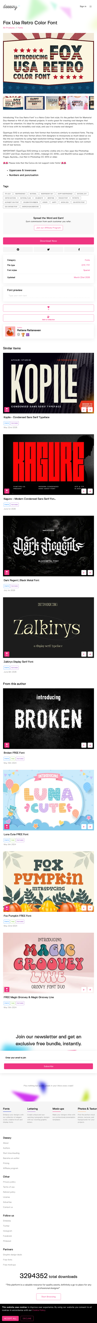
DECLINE (27, 1318)
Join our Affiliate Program (48, 228)
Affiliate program (10, 1168)
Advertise (7, 1202)
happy (54, 202)
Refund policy (9, 1192)
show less (65, 202)
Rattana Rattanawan (29, 330)
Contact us (8, 1207)
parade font (63, 198)
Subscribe (48, 1066)
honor (44, 202)
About (5, 1143)
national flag (25, 198)
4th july (8, 193)
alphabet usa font (12, 202)
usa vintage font (11, 206)
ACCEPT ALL (10, 1318)
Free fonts (7, 1260)
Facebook (7, 1236)
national (33, 193)
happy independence (65, 193)
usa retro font (79, 202)
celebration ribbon (30, 202)
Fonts (20, 28)
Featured (14, 423)
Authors (6, 1148)
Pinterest (7, 1241)
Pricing (6, 1163)
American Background (30, 206)
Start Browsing (48, 1297)
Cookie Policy (38, 1310)
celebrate (39, 198)
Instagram (7, 1231)
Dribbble (7, 1221)
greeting (50, 198)
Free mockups (9, 1265)
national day (82, 193)
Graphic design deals (12, 1255)
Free (12, 758)
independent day (47, 193)
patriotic (75, 198)
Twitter (6, 1226)
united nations (10, 198)
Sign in (83, 6)
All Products (9, 28)
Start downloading (11, 1153)
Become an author (11, 1158)
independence (20, 193)
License (6, 1197)
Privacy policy (9, 1182)
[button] (90, 6)
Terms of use (8, 1187)
